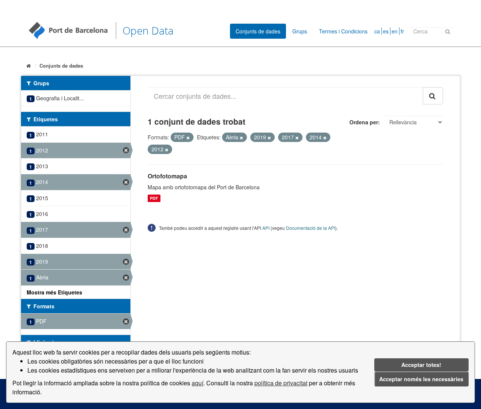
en (395, 31)
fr (402, 31)
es (386, 31)
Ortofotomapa (167, 176)
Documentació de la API (310, 228)
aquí (197, 383)
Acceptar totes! (421, 364)
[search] (433, 95)
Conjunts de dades (258, 31)
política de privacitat (280, 383)
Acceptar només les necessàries (421, 379)
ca (377, 31)
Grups (299, 31)
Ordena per (363, 122)
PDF (154, 198)
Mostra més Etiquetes (54, 292)
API (265, 228)
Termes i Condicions (343, 31)
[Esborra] (188, 137)
